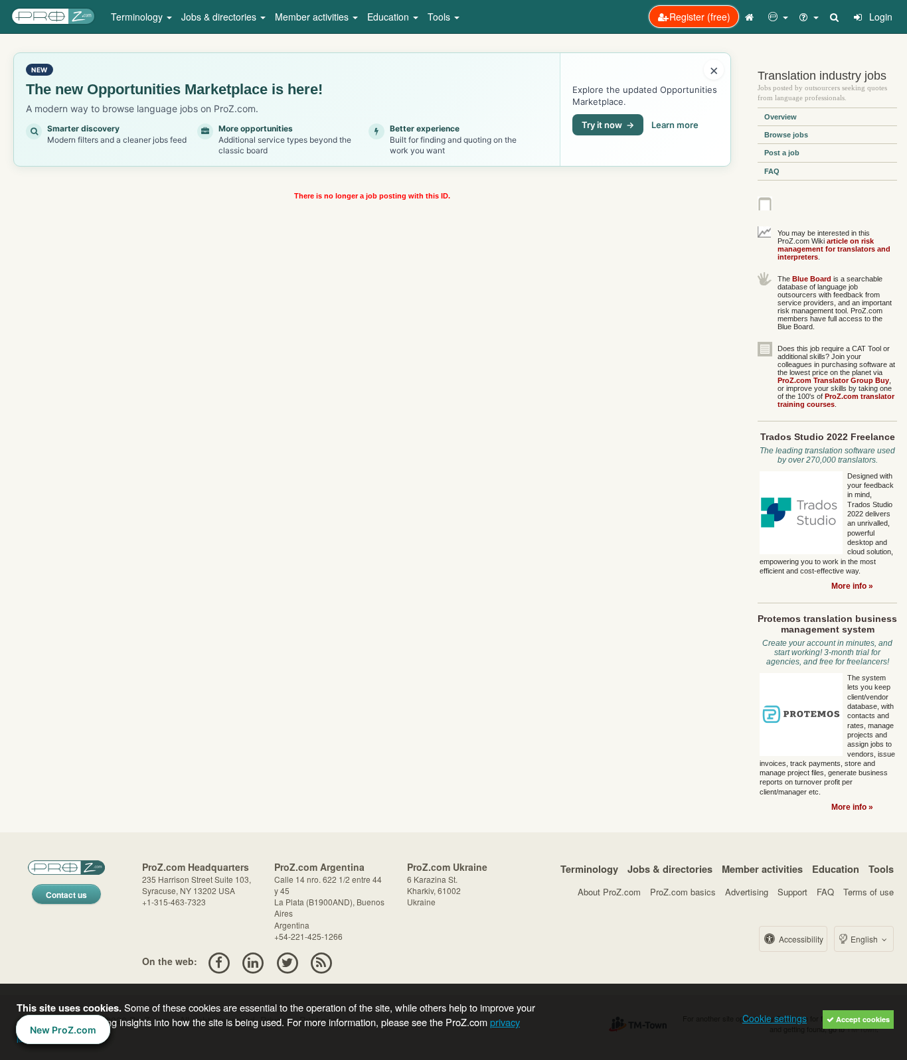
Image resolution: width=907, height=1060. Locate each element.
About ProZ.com (609, 891)
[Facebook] (218, 961)
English (864, 939)
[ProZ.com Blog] (321, 961)
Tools (881, 869)
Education (835, 869)
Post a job (781, 153)
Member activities (762, 869)
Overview (780, 117)
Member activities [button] (313, 16)
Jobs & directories (669, 869)
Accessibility (800, 939)
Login (879, 16)
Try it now (608, 124)
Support (792, 891)
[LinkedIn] (253, 961)
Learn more (675, 124)
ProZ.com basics (683, 891)
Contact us (66, 895)
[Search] (835, 16)
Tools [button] (440, 16)
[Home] (751, 16)
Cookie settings (774, 1018)
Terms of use (868, 891)
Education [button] (389, 16)
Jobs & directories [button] (220, 16)
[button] (778, 16)
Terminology (589, 869)
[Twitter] (287, 961)
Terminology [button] (138, 16)
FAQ (772, 171)
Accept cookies (862, 1019)
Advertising (746, 891)
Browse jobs (786, 135)
